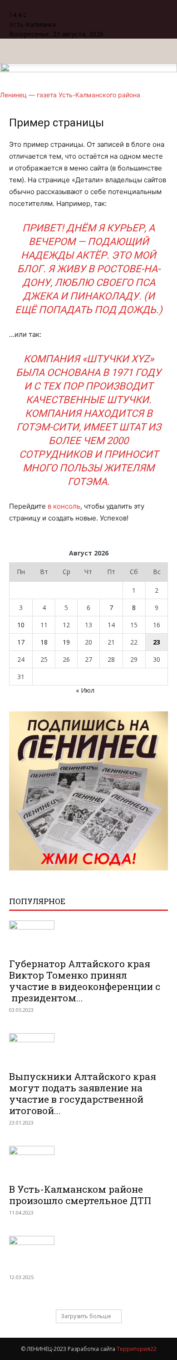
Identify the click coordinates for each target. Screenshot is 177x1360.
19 (66, 642)
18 (44, 642)
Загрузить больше (86, 1316)
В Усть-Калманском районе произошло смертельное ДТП (80, 1195)
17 (21, 642)
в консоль (64, 506)
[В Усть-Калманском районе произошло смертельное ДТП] (88, 1162)
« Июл (85, 690)
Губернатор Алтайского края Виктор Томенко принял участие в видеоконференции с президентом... (84, 980)
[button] (15, 51)
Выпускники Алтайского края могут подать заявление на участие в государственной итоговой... (82, 1093)
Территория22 (137, 1349)
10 (21, 624)
